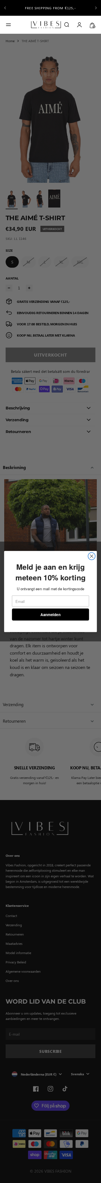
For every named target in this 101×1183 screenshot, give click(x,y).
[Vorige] (5, 8)
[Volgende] (96, 8)
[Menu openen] (8, 25)
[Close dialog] (91, 556)
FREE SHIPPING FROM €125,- (50, 8)
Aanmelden (50, 614)
